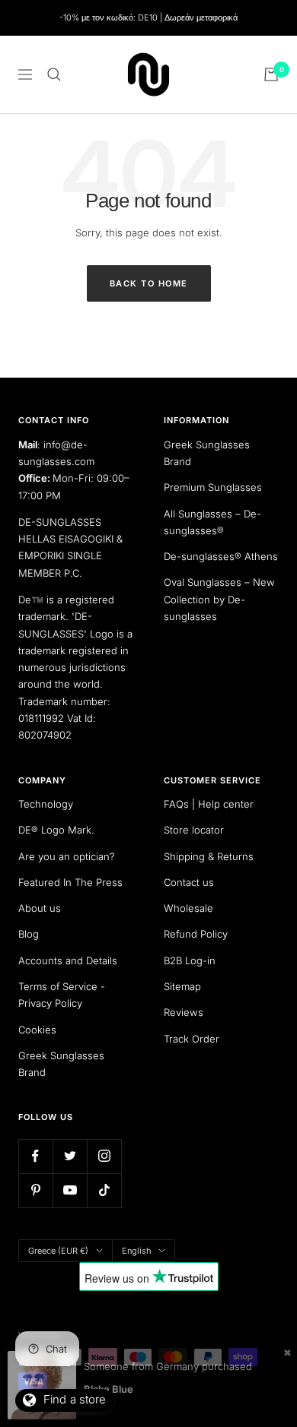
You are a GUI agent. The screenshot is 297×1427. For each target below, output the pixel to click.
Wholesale (188, 908)
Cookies (37, 1030)
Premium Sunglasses (213, 487)
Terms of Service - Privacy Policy (61, 994)
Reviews (183, 1012)
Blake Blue (108, 1389)
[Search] (54, 74)
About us (39, 908)
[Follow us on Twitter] (70, 1156)
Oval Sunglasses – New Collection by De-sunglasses (219, 599)
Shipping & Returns (209, 856)
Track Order (191, 1039)
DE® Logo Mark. (56, 830)
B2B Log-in (190, 960)
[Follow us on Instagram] (104, 1156)
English (136, 1250)
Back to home (149, 283)
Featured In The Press (70, 882)
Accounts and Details (67, 960)
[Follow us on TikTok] (104, 1190)
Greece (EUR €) (58, 1250)
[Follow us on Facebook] (35, 1156)
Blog (28, 934)
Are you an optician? (66, 856)
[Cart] (271, 74)
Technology (45, 804)
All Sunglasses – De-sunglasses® (212, 522)
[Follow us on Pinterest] (35, 1190)
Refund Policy (196, 934)
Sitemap (182, 986)
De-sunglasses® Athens (221, 556)
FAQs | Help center (209, 804)
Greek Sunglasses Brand (207, 452)
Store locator (194, 830)
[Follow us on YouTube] (70, 1190)
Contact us (189, 882)
